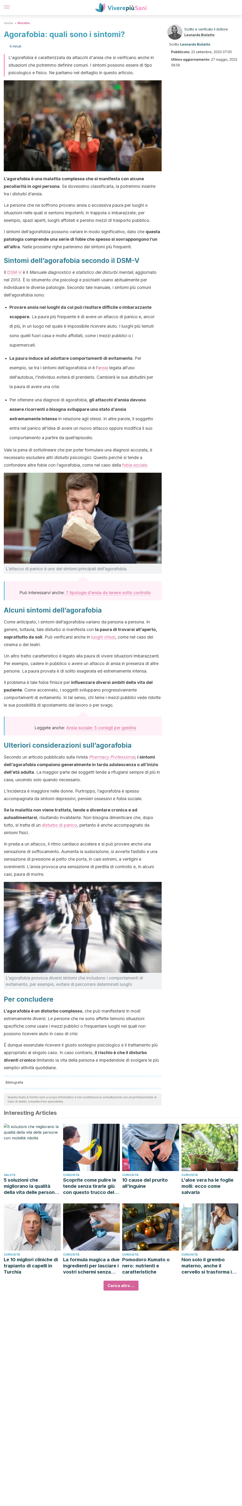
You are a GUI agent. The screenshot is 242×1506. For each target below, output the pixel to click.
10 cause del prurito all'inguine (145, 1183)
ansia (103, 367)
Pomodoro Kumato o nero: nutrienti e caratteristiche (146, 1266)
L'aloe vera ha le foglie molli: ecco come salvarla (207, 1186)
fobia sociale (134, 465)
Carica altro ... (121, 1285)
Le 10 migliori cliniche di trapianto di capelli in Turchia (31, 1266)
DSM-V (14, 272)
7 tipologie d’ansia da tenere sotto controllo (108, 592)
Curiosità (71, 1175)
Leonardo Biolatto (199, 35)
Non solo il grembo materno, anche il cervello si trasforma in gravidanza (208, 1266)
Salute (8, 23)
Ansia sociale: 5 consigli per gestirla (101, 727)
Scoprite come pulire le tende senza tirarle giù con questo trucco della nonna (90, 1186)
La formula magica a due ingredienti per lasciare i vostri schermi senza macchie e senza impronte (91, 1266)
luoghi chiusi (103, 637)
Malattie (23, 23)
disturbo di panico (59, 825)
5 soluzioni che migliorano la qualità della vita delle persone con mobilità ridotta (30, 1186)
